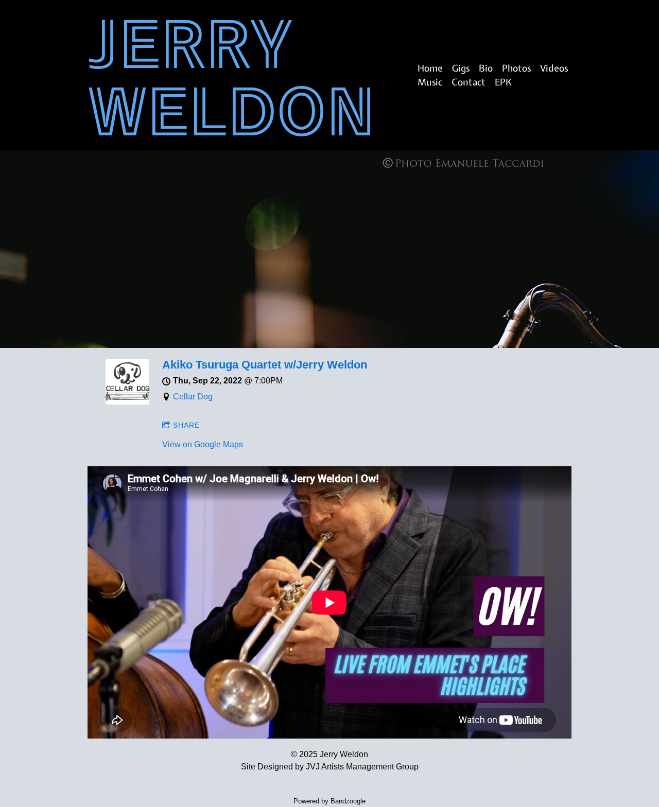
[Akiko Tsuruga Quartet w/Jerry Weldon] (127, 401)
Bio (486, 68)
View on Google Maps (202, 444)
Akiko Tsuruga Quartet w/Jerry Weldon (264, 364)
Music (430, 82)
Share (186, 425)
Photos (516, 68)
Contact (468, 82)
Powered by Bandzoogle (329, 801)
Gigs (461, 68)
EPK (503, 82)
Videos (554, 68)
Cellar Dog (193, 396)
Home (430, 68)
